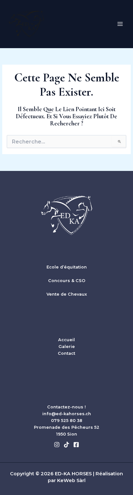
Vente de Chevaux (66, 294)
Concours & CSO (66, 280)
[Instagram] (57, 445)
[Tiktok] (66, 445)
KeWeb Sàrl (71, 480)
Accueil (66, 339)
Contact (66, 353)
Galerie (66, 346)
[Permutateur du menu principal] (120, 24)
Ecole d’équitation (66, 267)
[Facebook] (76, 445)
